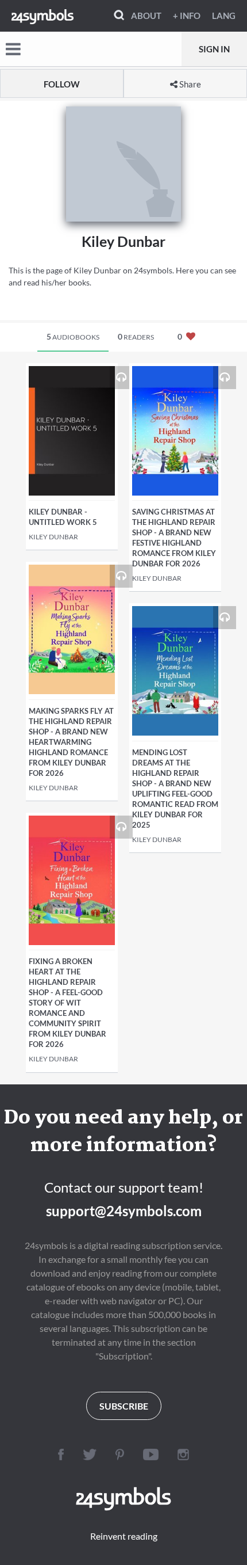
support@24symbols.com (124, 1210)
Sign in (214, 49)
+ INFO (186, 15)
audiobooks (73, 336)
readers (136, 336)
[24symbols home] (42, 15)
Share (189, 84)
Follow (62, 84)
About (146, 15)
